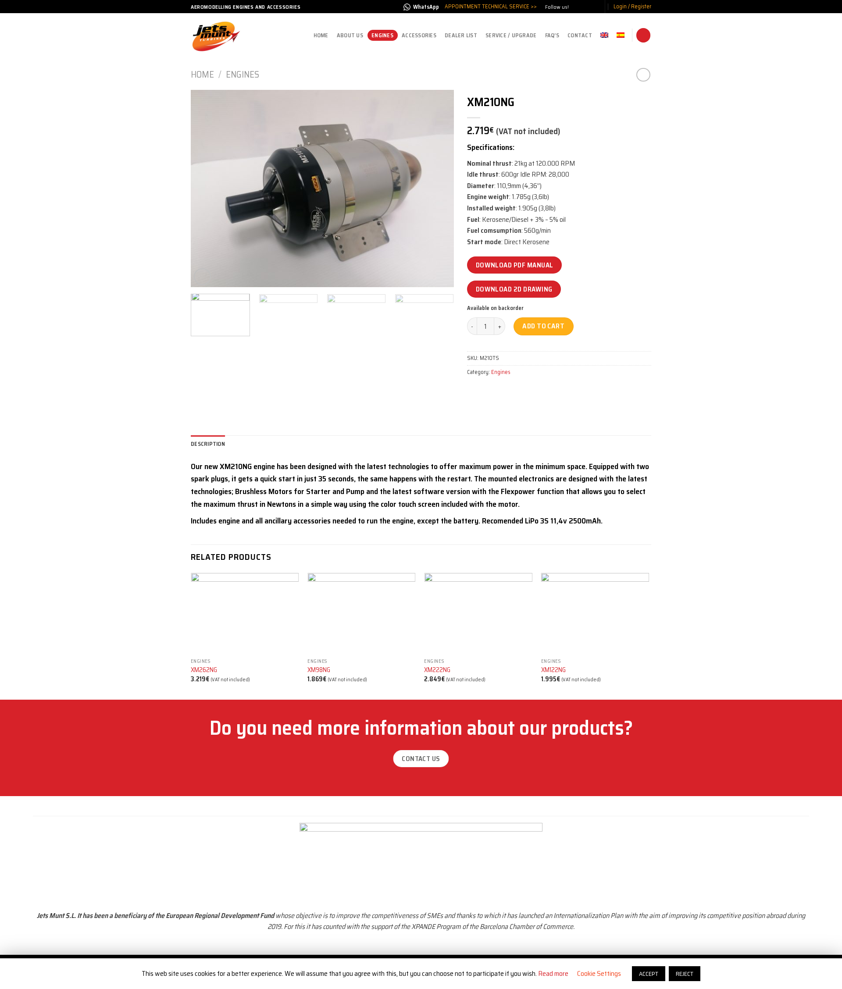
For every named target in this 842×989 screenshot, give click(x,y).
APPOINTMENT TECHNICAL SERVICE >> (491, 6)
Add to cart (543, 325)
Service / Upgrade (510, 35)
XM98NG (318, 670)
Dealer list (461, 35)
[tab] (208, 444)
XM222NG (437, 670)
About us (350, 35)
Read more (553, 973)
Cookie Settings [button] (599, 973)
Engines (382, 35)
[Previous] (207, 188)
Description (208, 443)
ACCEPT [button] (648, 973)
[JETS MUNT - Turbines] (217, 35)
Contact (579, 35)
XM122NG (553, 670)
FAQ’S (552, 35)
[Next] (438, 188)
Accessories (419, 35)
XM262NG (204, 670)
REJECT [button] (684, 973)
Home (321, 35)
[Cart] (643, 35)
